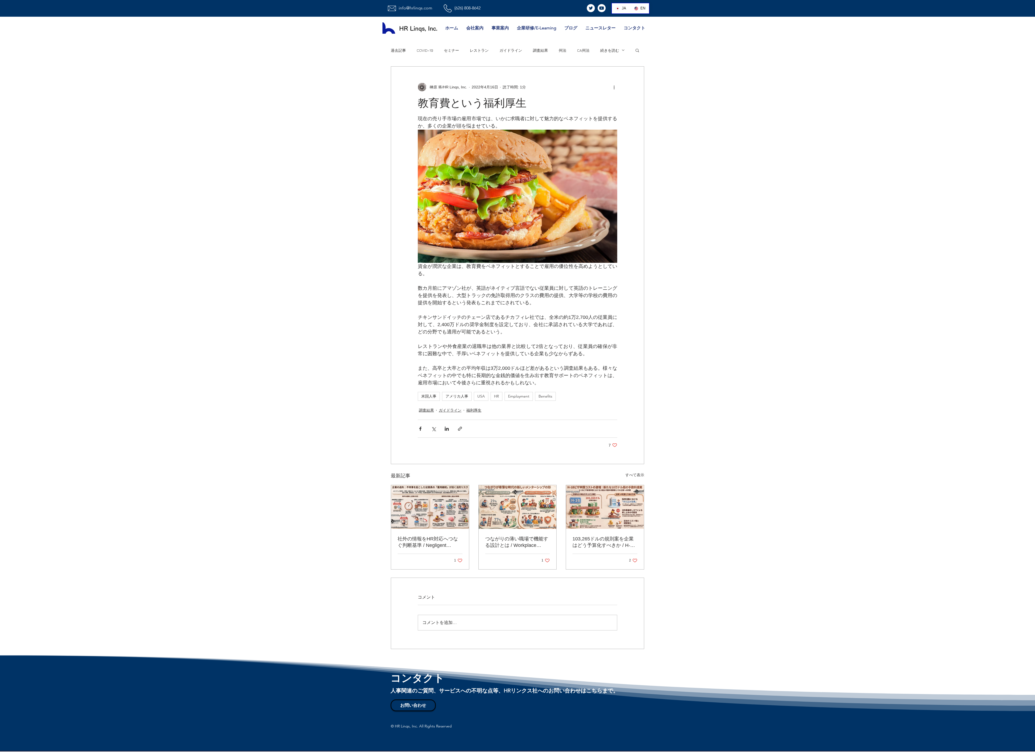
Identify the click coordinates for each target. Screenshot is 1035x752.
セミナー (451, 50)
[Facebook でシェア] (420, 428)
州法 (562, 50)
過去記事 (398, 50)
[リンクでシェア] (460, 428)
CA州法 (583, 50)
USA (481, 396)
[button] (637, 50)
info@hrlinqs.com (415, 8)
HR (496, 396)
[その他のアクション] (614, 87)
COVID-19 (425, 50)
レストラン (479, 50)
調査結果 (540, 50)
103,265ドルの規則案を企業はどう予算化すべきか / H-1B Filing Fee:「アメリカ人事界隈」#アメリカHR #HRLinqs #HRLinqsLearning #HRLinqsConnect (604, 542)
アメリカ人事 (457, 396)
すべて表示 (634, 475)
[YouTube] (602, 8)
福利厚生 (473, 410)
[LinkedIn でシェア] (446, 428)
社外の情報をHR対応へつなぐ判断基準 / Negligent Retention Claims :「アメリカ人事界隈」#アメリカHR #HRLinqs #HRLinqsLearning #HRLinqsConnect (429, 542)
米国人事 (428, 396)
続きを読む (609, 50)
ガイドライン (510, 50)
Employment (518, 396)
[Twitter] (591, 8)
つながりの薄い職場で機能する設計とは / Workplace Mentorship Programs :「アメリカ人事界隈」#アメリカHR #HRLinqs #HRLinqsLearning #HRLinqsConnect (517, 542)
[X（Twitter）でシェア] (433, 428)
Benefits (545, 396)
